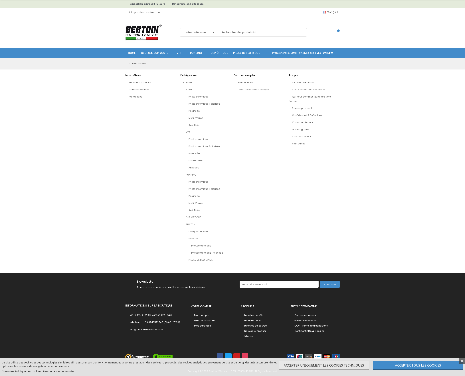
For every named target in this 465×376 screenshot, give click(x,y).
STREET (190, 89)
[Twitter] (228, 356)
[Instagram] (245, 356)
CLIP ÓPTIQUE (193, 217)
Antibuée (194, 167)
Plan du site (299, 143)
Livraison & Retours (303, 82)
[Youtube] (236, 356)
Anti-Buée (194, 125)
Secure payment (302, 108)
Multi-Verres (196, 118)
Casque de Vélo (198, 231)
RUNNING (191, 174)
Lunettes (193, 238)
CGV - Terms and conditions (308, 89)
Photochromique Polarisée (204, 104)
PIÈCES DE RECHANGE (201, 260)
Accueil (187, 82)
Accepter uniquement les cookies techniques (324, 365)
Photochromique (199, 96)
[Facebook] (220, 356)
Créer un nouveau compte (253, 89)
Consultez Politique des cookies (21, 371)
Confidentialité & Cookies (307, 115)
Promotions (135, 96)
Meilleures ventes (139, 89)
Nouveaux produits (140, 82)
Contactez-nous (302, 136)
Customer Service (302, 122)
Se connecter (246, 82)
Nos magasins (300, 129)
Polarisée (194, 111)
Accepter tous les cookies (418, 365)
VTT (188, 132)
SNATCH (190, 224)
